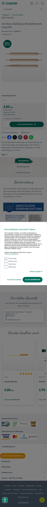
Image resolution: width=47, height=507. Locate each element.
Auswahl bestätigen (14, 280)
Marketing (12, 267)
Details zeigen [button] (35, 271)
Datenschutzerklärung (11, 254)
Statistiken (12, 264)
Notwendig (12, 258)
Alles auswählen (32, 279)
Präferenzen (12, 261)
